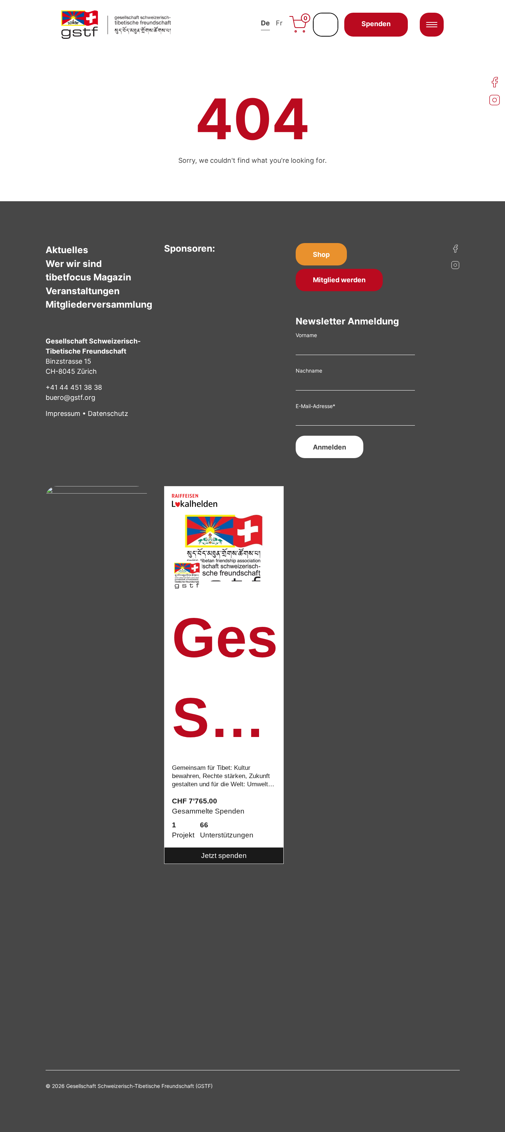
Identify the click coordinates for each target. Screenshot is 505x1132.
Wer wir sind (74, 263)
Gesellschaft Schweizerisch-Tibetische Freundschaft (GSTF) (224, 682)
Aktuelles (67, 249)
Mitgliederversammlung (99, 304)
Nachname (309, 370)
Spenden (376, 24)
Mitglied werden (339, 280)
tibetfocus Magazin (88, 277)
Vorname (306, 335)
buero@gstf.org (70, 397)
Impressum (63, 413)
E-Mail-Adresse (315, 406)
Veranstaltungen (83, 290)
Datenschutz (108, 413)
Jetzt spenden (224, 855)
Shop (321, 254)
